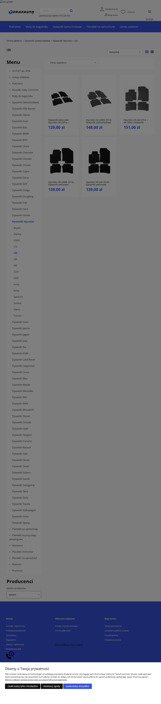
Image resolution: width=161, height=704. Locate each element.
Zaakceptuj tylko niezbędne (23, 686)
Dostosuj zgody (51, 686)
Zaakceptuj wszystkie (77, 686)
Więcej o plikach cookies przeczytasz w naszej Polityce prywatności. (36, 679)
